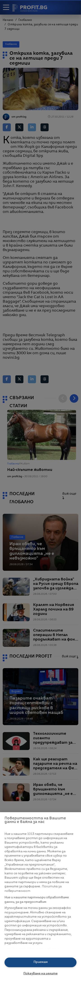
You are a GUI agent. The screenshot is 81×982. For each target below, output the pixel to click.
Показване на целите (40, 973)
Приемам (41, 962)
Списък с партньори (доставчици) (31, 948)
